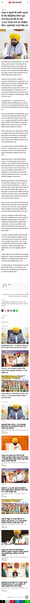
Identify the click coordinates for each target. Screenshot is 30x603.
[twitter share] (2, 311)
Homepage (3, 6)
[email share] (5, 311)
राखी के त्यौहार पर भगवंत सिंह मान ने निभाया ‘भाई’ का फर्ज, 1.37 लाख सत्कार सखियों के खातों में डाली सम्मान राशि (14, 395)
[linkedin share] (11, 311)
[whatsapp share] (14, 311)
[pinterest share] (8, 311)
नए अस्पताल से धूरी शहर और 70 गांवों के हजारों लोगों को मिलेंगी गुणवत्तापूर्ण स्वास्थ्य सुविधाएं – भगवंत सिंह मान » (15, 295)
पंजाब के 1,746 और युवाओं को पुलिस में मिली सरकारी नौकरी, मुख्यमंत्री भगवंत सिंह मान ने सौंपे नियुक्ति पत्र (14, 370)
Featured (3, 9)
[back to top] (27, 597)
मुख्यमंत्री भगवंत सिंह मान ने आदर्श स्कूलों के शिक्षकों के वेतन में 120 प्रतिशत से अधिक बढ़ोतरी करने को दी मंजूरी (14, 584)
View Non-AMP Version (19, 597)
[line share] (17, 311)
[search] (28, 2)
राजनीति (9, 6)
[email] (7, 601)
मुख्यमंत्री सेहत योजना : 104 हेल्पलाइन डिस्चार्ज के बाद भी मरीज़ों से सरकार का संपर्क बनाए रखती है (13, 426)
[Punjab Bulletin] (15, 2)
